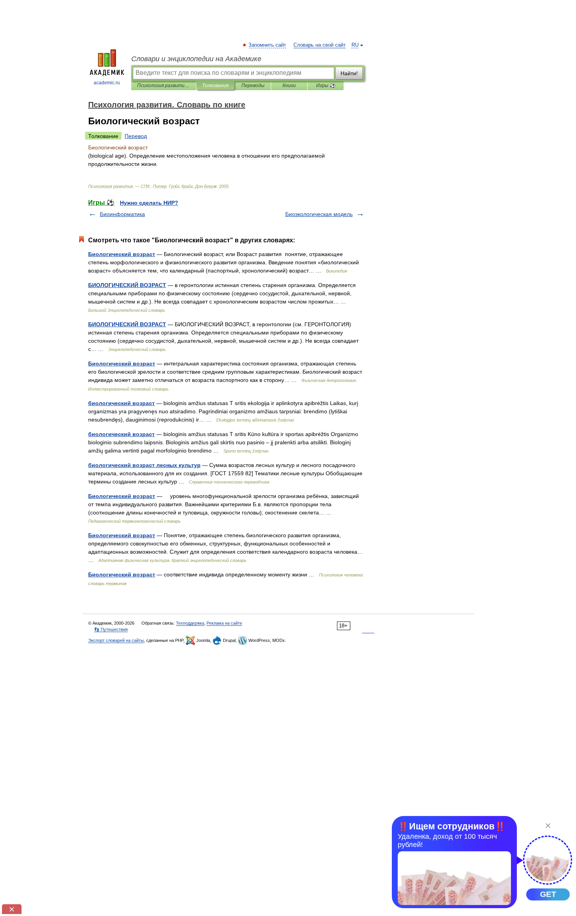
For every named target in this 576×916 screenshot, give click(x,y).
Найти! (349, 73)
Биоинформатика (122, 214)
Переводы (252, 85)
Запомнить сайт (267, 45)
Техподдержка (190, 623)
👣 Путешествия (111, 629)
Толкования (215, 85)
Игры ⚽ (325, 85)
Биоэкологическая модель (319, 214)
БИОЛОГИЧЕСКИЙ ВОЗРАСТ (127, 285)
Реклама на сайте (224, 623)
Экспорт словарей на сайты (116, 640)
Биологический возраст (121, 254)
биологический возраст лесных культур (144, 465)
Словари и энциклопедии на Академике (196, 59)
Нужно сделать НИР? (149, 203)
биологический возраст (121, 403)
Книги (289, 85)
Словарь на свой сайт (319, 45)
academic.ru (107, 82)
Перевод (136, 136)
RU (355, 45)
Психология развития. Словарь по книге (163, 85)
